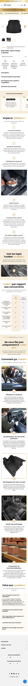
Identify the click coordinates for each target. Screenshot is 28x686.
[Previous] (2, 1)
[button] (1, 5)
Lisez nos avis (20, 337)
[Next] (26, 1)
